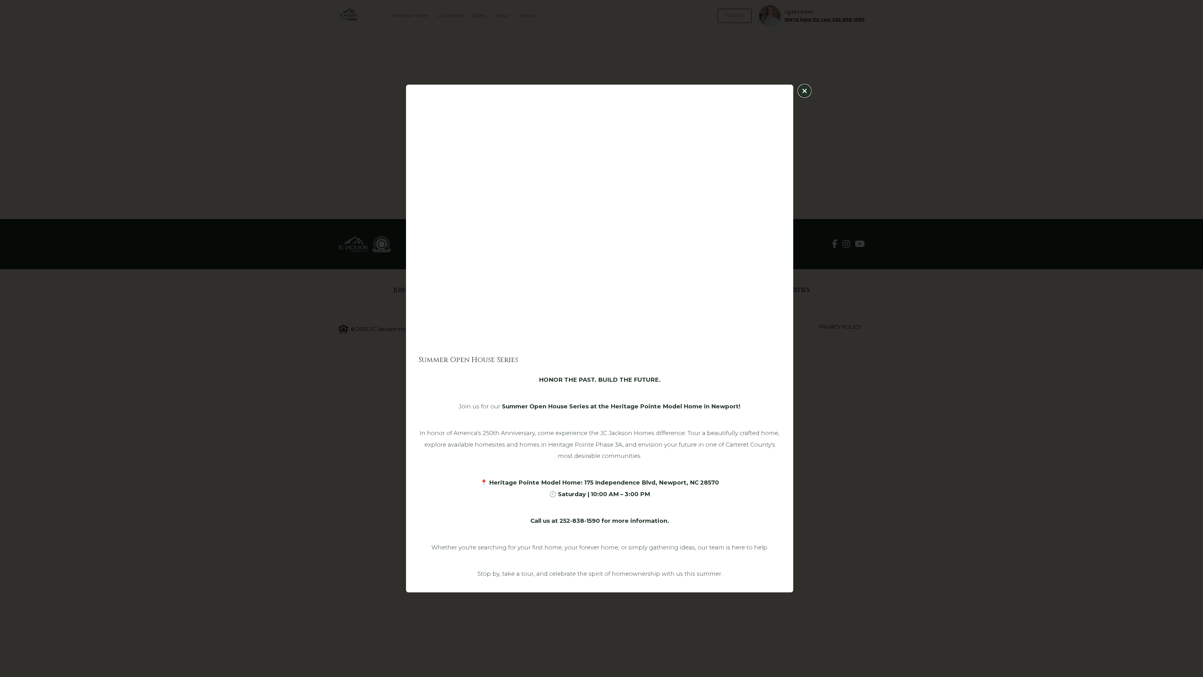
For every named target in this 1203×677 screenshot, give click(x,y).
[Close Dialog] (804, 91)
